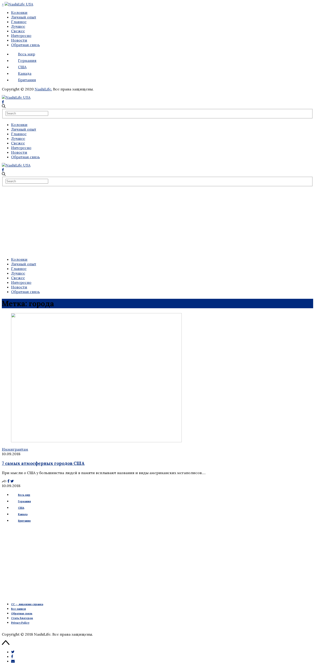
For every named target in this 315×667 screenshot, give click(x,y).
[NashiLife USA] (19, 4)
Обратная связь (25, 44)
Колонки (19, 12)
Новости (19, 40)
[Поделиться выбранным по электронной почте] (13, 661)
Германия (27, 60)
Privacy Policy (20, 622)
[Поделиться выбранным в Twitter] (13, 651)
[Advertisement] (157, 221)
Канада (24, 73)
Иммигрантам (15, 449)
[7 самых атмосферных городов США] (96, 441)
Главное (19, 21)
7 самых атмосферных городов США (43, 463)
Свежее (18, 31)
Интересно (21, 35)
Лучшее (18, 26)
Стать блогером (22, 618)
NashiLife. (43, 89)
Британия (27, 80)
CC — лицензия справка (27, 604)
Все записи (18, 608)
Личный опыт (23, 17)
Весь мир (26, 54)
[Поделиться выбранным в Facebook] (12, 656)
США (22, 67)
